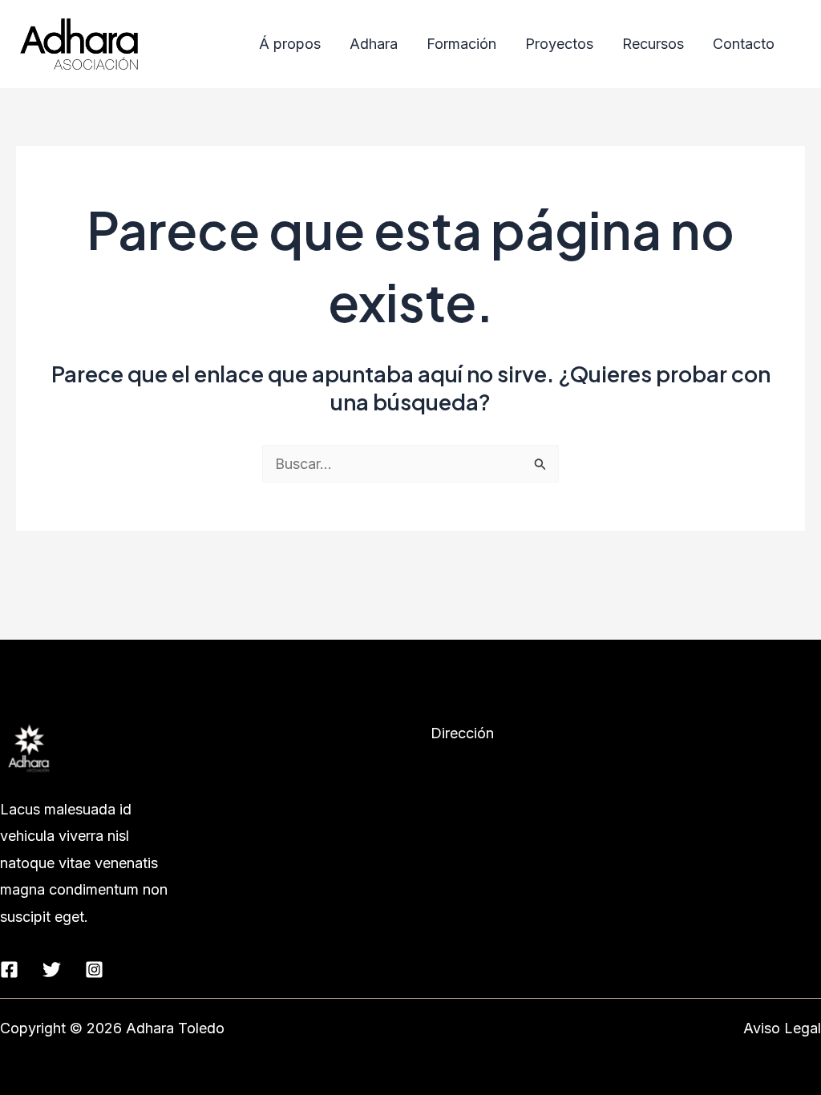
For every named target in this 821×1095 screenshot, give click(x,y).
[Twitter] (51, 969)
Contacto (743, 43)
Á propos (290, 43)
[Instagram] (94, 969)
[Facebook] (9, 969)
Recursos (653, 43)
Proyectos (559, 43)
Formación (461, 43)
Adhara (374, 43)
